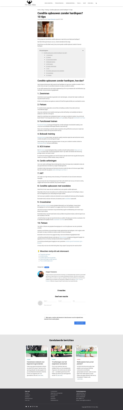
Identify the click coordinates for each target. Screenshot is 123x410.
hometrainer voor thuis (79, 118)
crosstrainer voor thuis (59, 219)
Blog (43, 9)
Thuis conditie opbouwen (46, 261)
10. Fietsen (49, 75)
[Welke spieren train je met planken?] (86, 352)
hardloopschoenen (42, 143)
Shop (84, 3)
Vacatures (27, 395)
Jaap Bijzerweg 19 (81, 393)
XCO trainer (42, 150)
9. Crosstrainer (49, 73)
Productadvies (59, 3)
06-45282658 (81, 396)
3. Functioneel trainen (51, 59)
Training (47, 9)
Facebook (35, 406)
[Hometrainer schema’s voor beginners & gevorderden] (36, 352)
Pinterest (33, 406)
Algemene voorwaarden (56, 393)
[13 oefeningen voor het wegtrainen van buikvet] (61, 352)
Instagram (48, 281)
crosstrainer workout (45, 205)
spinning (61, 118)
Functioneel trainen (42, 124)
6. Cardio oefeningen (51, 66)
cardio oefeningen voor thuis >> (60, 170)
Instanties (53, 398)
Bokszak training (41, 137)
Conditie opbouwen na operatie (47, 257)
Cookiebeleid (54, 391)
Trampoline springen (45, 254)
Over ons (90, 3)
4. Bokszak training (50, 62)
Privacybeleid (54, 395)
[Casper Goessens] (40, 274)
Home (39, 9)
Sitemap (53, 396)
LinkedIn (76, 279)
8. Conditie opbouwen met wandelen (55, 70)
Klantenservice (54, 400)
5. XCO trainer (49, 64)
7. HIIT (47, 68)
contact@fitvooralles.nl (85, 400)
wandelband (68, 198)
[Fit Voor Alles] (30, 3)
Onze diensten (49, 3)
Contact (27, 393)
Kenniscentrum (70, 3)
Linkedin (37, 406)
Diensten (27, 396)
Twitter (80, 279)
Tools (79, 3)
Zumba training (43, 256)
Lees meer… (41, 375)
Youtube (26, 406)
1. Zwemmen (49, 55)
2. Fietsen (48, 57)
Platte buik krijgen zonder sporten (48, 259)
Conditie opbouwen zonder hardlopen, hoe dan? (55, 53)
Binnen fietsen (63, 237)
